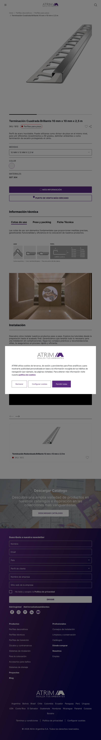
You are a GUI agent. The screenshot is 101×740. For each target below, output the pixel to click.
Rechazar (19, 384)
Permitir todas (61, 384)
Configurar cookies (39, 384)
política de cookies (27, 375)
